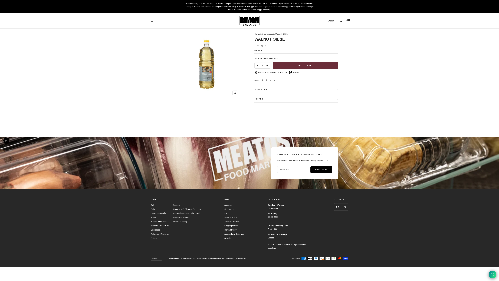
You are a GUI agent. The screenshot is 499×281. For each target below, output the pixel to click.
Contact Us (229, 209)
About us (228, 205)
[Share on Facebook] (262, 80)
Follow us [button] (339, 200)
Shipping (258, 99)
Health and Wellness (182, 217)
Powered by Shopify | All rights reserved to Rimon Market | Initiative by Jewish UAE (215, 258)
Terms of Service (231, 221)
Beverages (155, 230)
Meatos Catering (180, 221)
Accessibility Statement (234, 234)
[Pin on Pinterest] (266, 80)
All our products (268, 34)
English (331, 21)
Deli (152, 205)
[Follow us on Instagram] (344, 206)
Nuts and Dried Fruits (160, 226)
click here (272, 248)
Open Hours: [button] (274, 200)
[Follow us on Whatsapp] (337, 206)
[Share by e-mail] (274, 80)
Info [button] (226, 200)
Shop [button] (153, 200)
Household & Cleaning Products (187, 209)
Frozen (154, 217)
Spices (154, 238)
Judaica (176, 205)
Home (153, 30)
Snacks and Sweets (159, 221)
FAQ (226, 213)
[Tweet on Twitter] (270, 80)
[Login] (341, 21)
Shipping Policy (231, 226)
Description (260, 89)
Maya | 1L (258, 50)
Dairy (153, 209)
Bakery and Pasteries (160, 234)
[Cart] (347, 21)
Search (227, 238)
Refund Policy (230, 230)
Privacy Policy (230, 217)
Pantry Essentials (158, 213)
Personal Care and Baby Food (186, 213)
